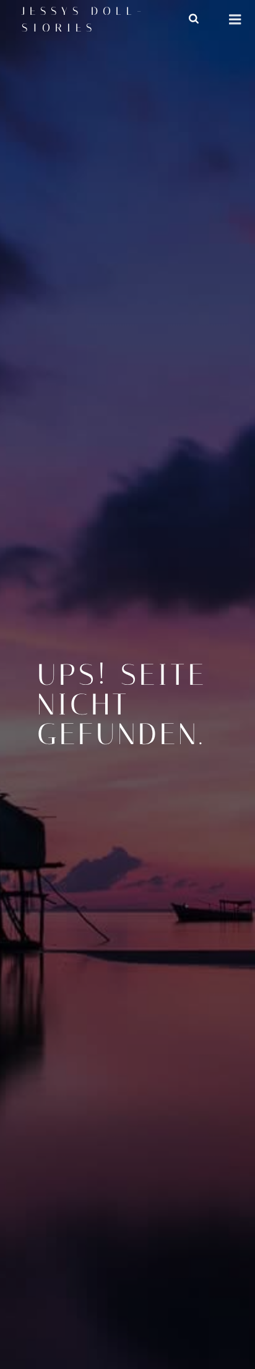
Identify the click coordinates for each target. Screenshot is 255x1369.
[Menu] (235, 19)
